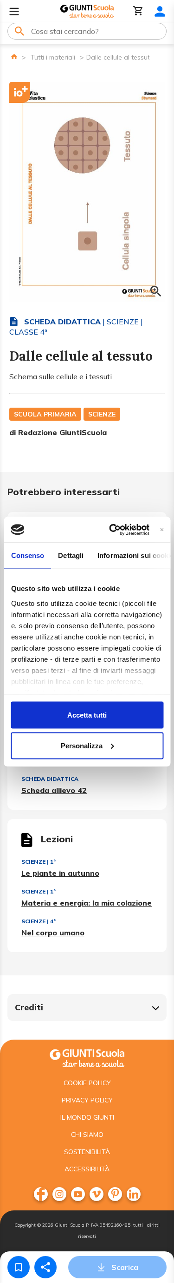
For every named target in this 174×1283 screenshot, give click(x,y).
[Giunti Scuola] (87, 11)
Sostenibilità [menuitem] (87, 1152)
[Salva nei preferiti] (18, 1267)
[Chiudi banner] (161, 529)
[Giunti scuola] (87, 1057)
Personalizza (82, 745)
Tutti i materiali (53, 57)
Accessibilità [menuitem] (87, 1169)
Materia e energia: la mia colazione (86, 902)
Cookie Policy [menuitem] (87, 1083)
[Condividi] (45, 1267)
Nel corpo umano (52, 932)
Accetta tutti (87, 715)
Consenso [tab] (27, 555)
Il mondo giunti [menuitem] (87, 1117)
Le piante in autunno (60, 873)
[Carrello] (138, 11)
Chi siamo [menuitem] (87, 1134)
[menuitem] (41, 1194)
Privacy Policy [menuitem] (87, 1100)
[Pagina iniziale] (14, 56)
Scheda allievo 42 (54, 790)
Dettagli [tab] (71, 555)
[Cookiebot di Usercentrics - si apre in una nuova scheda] (112, 530)
